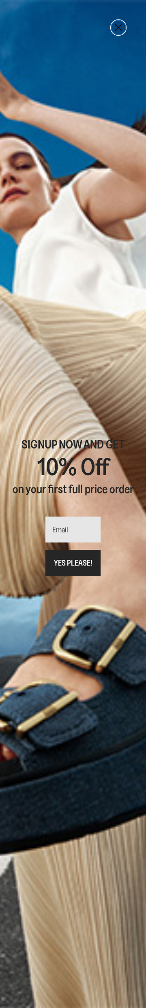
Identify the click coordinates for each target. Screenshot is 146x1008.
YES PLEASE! (73, 563)
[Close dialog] (118, 27)
